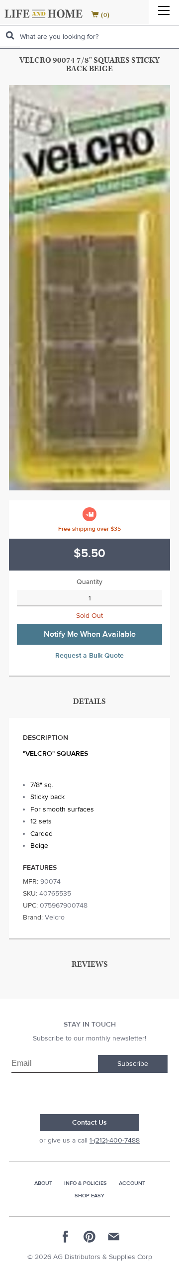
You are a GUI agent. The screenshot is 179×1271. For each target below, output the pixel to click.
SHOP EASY (89, 1195)
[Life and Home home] (43, 13)
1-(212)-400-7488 (115, 1140)
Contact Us (89, 1122)
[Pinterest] (89, 1237)
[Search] (10, 35)
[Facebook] (66, 1237)
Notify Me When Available (90, 634)
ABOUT (43, 1183)
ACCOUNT (132, 1183)
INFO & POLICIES (85, 1183)
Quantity (89, 581)
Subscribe (132, 1063)
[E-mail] (113, 1237)
